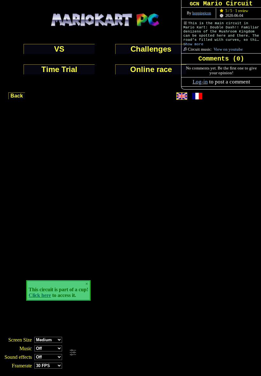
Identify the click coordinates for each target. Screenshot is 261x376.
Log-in (200, 82)
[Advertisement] (172, 352)
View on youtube (228, 49)
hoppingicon (201, 13)
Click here (40, 295)
